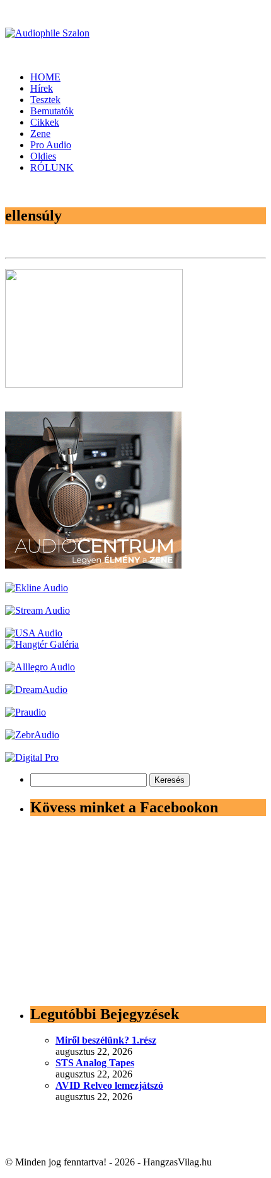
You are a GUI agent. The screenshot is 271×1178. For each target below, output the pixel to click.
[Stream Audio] (37, 610)
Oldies (43, 156)
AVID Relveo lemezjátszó (109, 1085)
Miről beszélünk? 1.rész (105, 1040)
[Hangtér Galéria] (42, 644)
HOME (45, 77)
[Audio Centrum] (93, 565)
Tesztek (45, 99)
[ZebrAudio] (32, 734)
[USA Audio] (33, 633)
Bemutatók (52, 111)
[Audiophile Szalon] (47, 33)
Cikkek (44, 122)
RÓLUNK (52, 167)
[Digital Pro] (32, 757)
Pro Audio (50, 144)
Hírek (41, 88)
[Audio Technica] (36, 587)
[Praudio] (25, 712)
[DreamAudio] (36, 689)
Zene (40, 133)
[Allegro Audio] (40, 667)
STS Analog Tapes (94, 1062)
